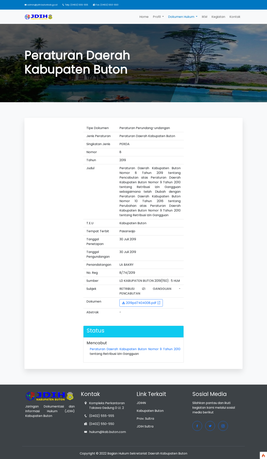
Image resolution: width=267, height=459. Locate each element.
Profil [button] (157, 16)
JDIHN (141, 403)
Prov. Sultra (145, 418)
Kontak (234, 16)
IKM (204, 16)
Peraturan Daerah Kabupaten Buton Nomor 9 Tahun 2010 (135, 349)
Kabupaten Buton (150, 410)
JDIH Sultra (145, 426)
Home (144, 16)
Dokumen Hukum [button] (181, 16)
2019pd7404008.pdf (141, 303)
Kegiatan (218, 16)
